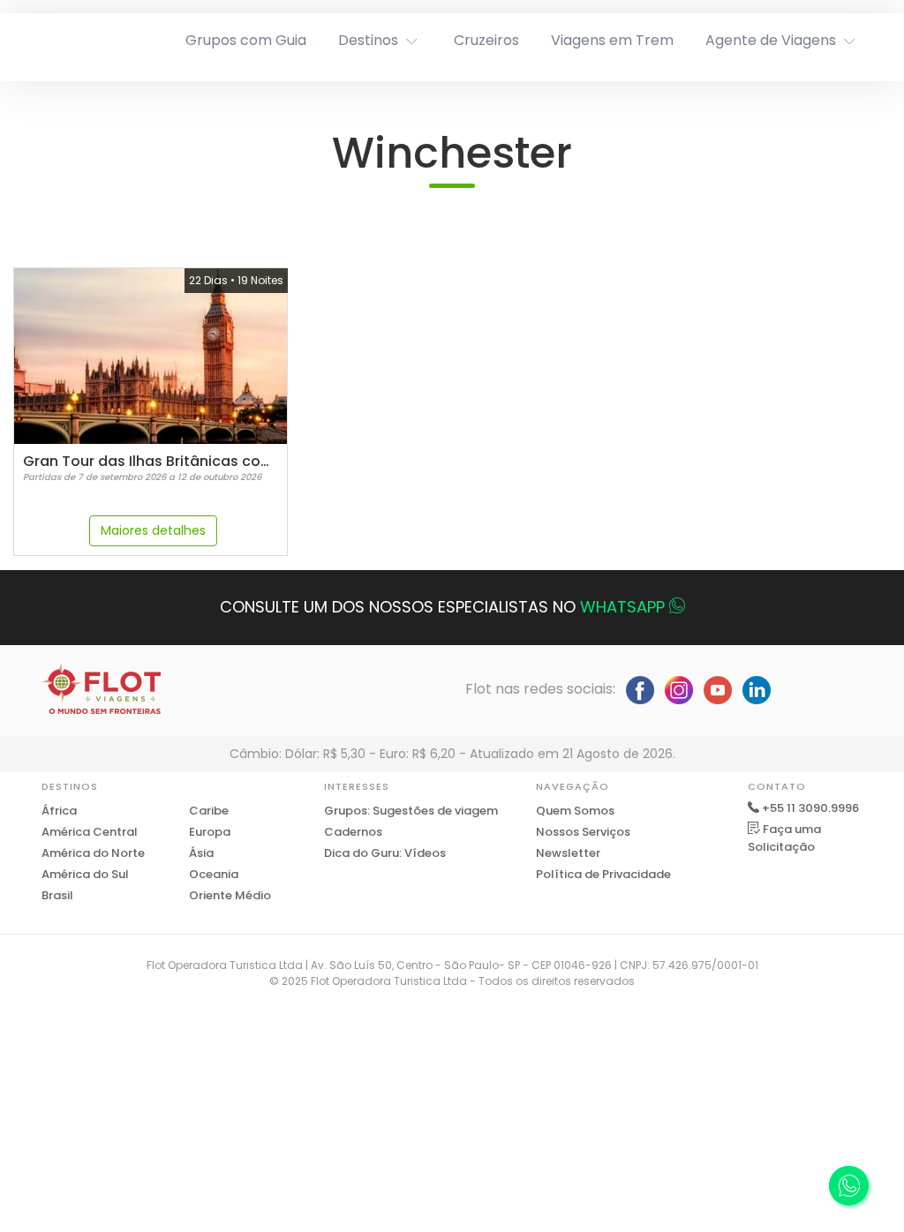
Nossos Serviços (583, 831)
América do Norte (93, 853)
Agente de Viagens (770, 40)
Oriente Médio (230, 895)
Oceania (213, 874)
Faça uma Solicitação (784, 838)
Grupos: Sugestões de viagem (411, 810)
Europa (209, 831)
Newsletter (568, 853)
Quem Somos (575, 810)
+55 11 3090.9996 (810, 808)
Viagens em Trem (612, 40)
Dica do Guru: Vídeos (385, 853)
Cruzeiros (486, 40)
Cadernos (353, 831)
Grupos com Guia (245, 40)
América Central (89, 831)
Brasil (57, 895)
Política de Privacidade (603, 874)
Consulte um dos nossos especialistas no (442, 607)
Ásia (201, 853)
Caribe (209, 810)
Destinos (368, 40)
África (59, 810)
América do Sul (85, 874)
